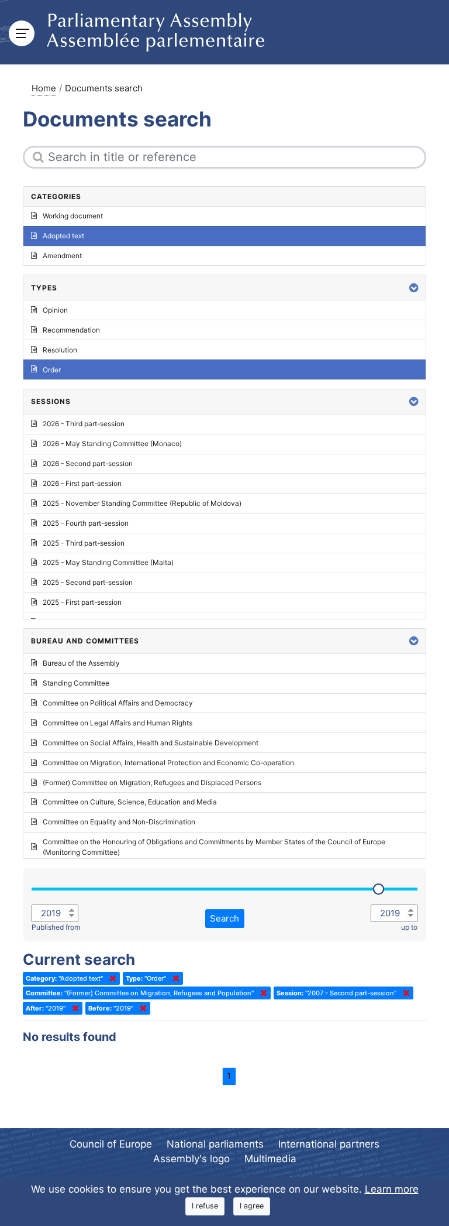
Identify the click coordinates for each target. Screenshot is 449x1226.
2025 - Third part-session (84, 543)
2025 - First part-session (82, 602)
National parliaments (215, 1144)
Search (224, 918)
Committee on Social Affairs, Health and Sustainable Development (150, 742)
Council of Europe (111, 1144)
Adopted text (63, 235)
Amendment (62, 255)
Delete (110, 978)
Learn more (392, 1189)
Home (44, 88)
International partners (328, 1144)
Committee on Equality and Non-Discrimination (119, 821)
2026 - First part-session (82, 483)
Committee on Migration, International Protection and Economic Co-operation (168, 762)
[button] (414, 288)
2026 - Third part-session (84, 423)
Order (52, 369)
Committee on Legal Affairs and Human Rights (117, 722)
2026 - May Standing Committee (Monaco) (112, 443)
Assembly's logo (191, 1159)
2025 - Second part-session (88, 582)
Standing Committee (76, 683)
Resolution (60, 349)
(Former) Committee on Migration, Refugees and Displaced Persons (152, 782)
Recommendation (71, 330)
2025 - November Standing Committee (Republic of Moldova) (142, 503)
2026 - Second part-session (88, 463)
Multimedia (270, 1159)
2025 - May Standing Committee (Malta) (108, 562)
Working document (73, 215)
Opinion (55, 310)
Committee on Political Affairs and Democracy (118, 702)
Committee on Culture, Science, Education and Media (130, 801)
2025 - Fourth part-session (86, 523)
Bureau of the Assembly (81, 663)
